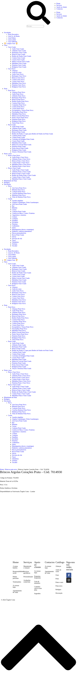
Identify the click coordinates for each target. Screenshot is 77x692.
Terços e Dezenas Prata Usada (21, 152)
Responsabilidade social (18, 572)
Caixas (14, 209)
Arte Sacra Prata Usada (19, 204)
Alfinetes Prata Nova (18, 96)
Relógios (7, 182)
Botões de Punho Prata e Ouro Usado (24, 175)
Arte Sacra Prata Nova (19, 188)
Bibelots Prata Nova (18, 190)
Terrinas (14, 244)
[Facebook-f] (68, 575)
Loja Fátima (12, 38)
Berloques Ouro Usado (19, 52)
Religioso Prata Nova (19, 121)
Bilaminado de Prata (10, 181)
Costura (14, 217)
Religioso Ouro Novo (19, 87)
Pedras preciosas (16, 577)
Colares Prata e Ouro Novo (20, 163)
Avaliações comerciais (26, 581)
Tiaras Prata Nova (17, 123)
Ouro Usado (12, 47)
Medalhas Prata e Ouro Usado (21, 179)
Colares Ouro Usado (18, 58)
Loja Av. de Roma (14, 36)
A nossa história (15, 567)
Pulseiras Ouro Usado (19, 65)
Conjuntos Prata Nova (19, 105)
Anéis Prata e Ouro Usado (20, 170)
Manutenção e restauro (27, 567)
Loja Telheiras (12, 41)
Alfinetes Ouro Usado (19, 51)
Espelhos (15, 220)
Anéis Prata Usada (18, 126)
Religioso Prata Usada (19, 150)
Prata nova (59, 586)
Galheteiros (15, 226)
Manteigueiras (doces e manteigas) (23, 229)
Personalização (28, 577)
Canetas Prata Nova (18, 103)
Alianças (15, 70)
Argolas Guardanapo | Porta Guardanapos (25, 202)
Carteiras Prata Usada (19, 135)
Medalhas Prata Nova (19, 114)
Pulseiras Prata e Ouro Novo (21, 166)
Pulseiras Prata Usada (19, 146)
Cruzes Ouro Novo (18, 81)
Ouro (5, 45)
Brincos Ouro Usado (18, 54)
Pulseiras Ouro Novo (18, 85)
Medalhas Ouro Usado (19, 63)
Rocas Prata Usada (18, 235)
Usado (10, 199)
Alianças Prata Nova (18, 92)
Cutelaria (15, 219)
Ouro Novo (11, 69)
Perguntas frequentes (37, 577)
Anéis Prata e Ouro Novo (20, 157)
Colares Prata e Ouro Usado (21, 177)
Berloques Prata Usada (19, 130)
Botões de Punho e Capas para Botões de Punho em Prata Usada (32, 134)
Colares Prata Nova (18, 107)
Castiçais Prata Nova (18, 191)
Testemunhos (17, 582)
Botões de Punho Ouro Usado (21, 56)
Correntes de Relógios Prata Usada (23, 139)
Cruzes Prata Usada (18, 141)
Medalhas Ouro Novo (19, 83)
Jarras (14, 228)
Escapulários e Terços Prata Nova (22, 110)
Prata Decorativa (13, 34)
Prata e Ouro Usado (14, 168)
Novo (10, 186)
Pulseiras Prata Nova (18, 119)
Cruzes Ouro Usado (18, 60)
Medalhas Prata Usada (19, 143)
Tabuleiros (15, 242)
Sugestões (37, 593)
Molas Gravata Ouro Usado (21, 61)
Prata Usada (12, 125)
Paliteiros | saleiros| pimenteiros (22, 231)
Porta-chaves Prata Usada (20, 148)
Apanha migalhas (17, 200)
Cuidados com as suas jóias (38, 588)
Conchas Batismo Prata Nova (21, 193)
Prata (5, 88)
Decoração (7, 184)
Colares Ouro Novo (18, 79)
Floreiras (15, 224)
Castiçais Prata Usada (19, 211)
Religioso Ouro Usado (19, 67)
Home (58, 3)
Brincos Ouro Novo (18, 78)
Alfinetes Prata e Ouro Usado (21, 172)
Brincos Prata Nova (18, 99)
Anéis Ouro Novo (17, 74)
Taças (14, 240)
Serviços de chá (17, 238)
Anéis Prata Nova (17, 94)
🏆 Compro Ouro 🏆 (11, 43)
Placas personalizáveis (19, 233)
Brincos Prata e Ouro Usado (21, 173)
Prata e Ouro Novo (14, 155)
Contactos (59, 9)
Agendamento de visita (17, 591)
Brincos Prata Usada (18, 132)
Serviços (59, 5)
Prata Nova (11, 90)
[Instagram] (68, 580)
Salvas (14, 237)
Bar (13, 206)
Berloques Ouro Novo (19, 76)
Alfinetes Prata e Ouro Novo (21, 159)
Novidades (7, 32)
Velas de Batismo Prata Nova (21, 197)
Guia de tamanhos (37, 582)
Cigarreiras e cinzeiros (19, 215)
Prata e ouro (8, 154)
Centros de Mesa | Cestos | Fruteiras (23, 213)
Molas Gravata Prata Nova (20, 116)
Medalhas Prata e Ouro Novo (21, 164)
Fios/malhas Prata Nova (19, 112)
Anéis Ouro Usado (18, 49)
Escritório (15, 222)
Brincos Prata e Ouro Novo (20, 161)
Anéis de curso (16, 72)
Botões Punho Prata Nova (20, 101)
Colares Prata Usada (18, 137)
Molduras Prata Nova (19, 195)
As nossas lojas (16, 586)
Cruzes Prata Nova (18, 108)
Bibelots (14, 208)
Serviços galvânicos (26, 572)
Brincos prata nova (11, 469)
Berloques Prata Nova (19, 98)
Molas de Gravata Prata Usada (21, 144)
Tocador (14, 246)
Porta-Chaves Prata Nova (20, 117)
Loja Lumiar (12, 40)
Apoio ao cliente (61, 7)
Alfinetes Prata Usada (19, 128)
